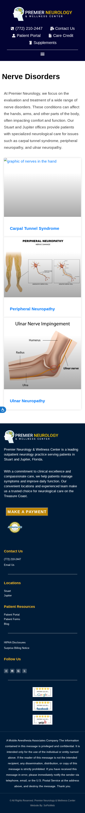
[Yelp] (24, 671)
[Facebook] (12, 671)
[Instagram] (6, 671)
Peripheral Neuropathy (32, 309)
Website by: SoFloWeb (42, 805)
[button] (42, 54)
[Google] (18, 671)
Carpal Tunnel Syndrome (34, 228)
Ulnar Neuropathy (27, 401)
